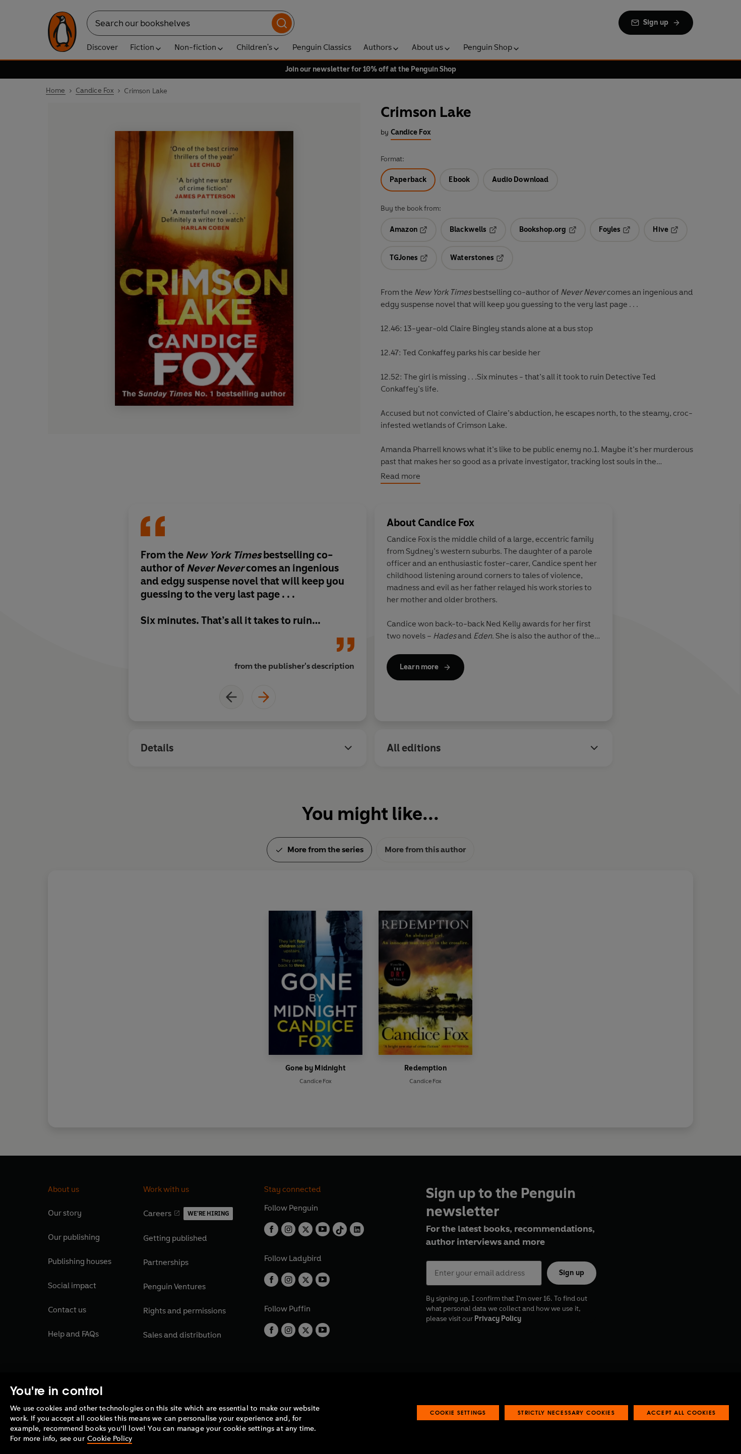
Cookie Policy (109, 1438)
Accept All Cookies (681, 1412)
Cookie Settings (458, 1412)
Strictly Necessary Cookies (566, 1412)
